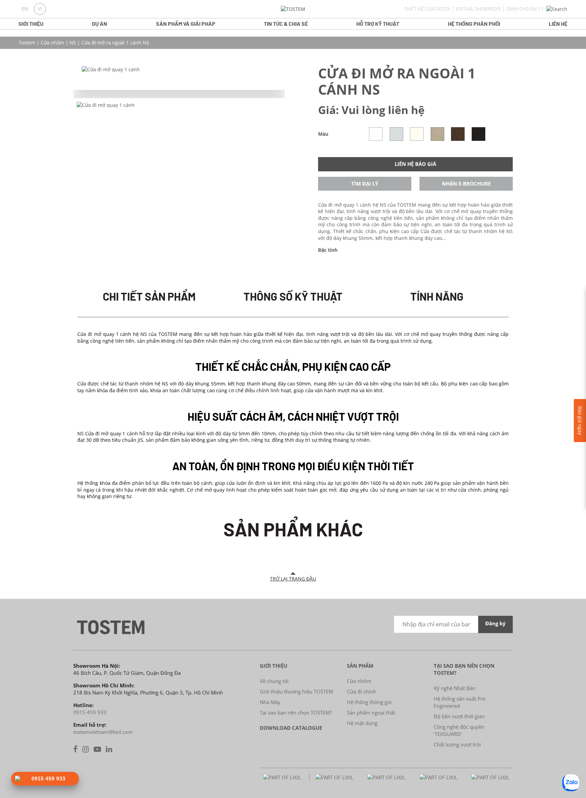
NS (73, 42)
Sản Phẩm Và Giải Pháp (185, 23)
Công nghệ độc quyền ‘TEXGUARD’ (459, 730)
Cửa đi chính (361, 691)
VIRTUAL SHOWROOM (478, 9)
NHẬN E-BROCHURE (466, 183)
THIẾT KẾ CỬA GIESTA (427, 9)
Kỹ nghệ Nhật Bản (454, 688)
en (25, 9)
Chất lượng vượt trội (457, 744)
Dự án (99, 23)
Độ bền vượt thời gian (459, 716)
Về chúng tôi (274, 681)
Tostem (27, 42)
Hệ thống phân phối (474, 23)
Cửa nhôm (52, 42)
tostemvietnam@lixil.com (103, 731)
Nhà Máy (270, 702)
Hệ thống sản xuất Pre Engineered (459, 702)
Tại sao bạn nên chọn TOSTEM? (296, 712)
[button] (556, 9)
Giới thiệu (31, 23)
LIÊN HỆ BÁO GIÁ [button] (415, 163)
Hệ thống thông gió (369, 702)
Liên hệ (558, 23)
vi (40, 9)
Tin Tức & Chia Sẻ (286, 23)
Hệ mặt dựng (362, 723)
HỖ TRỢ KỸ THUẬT (377, 23)
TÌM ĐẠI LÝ (364, 183)
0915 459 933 (89, 712)
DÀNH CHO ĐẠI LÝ (525, 9)
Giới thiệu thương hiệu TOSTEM (296, 691)
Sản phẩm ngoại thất (371, 712)
